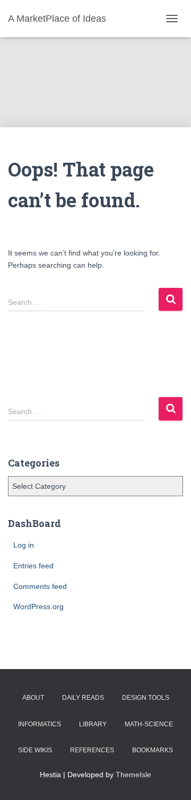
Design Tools (145, 697)
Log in (23, 545)
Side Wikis (35, 750)
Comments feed (40, 586)
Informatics (39, 724)
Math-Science (149, 724)
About (33, 697)
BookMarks (152, 750)
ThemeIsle (133, 774)
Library (93, 724)
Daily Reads (83, 697)
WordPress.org (38, 606)
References (92, 750)
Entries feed (33, 565)
